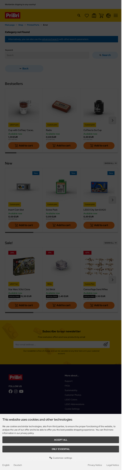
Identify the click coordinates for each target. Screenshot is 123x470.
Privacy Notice (95, 465)
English (6, 465)
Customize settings (62, 458)
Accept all (60, 440)
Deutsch (18, 465)
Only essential (61, 449)
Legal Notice (113, 465)
